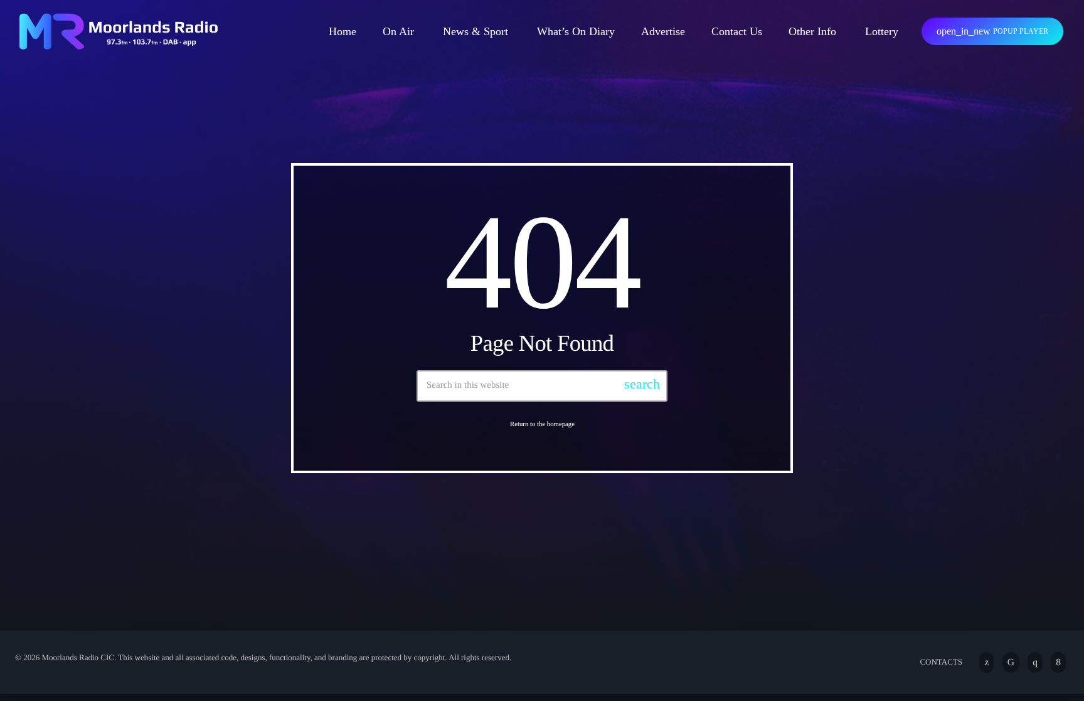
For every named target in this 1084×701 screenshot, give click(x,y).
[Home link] (118, 31)
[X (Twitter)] (986, 662)
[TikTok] (1010, 662)
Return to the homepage (542, 424)
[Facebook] (1058, 662)
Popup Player (992, 31)
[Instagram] (1035, 662)
